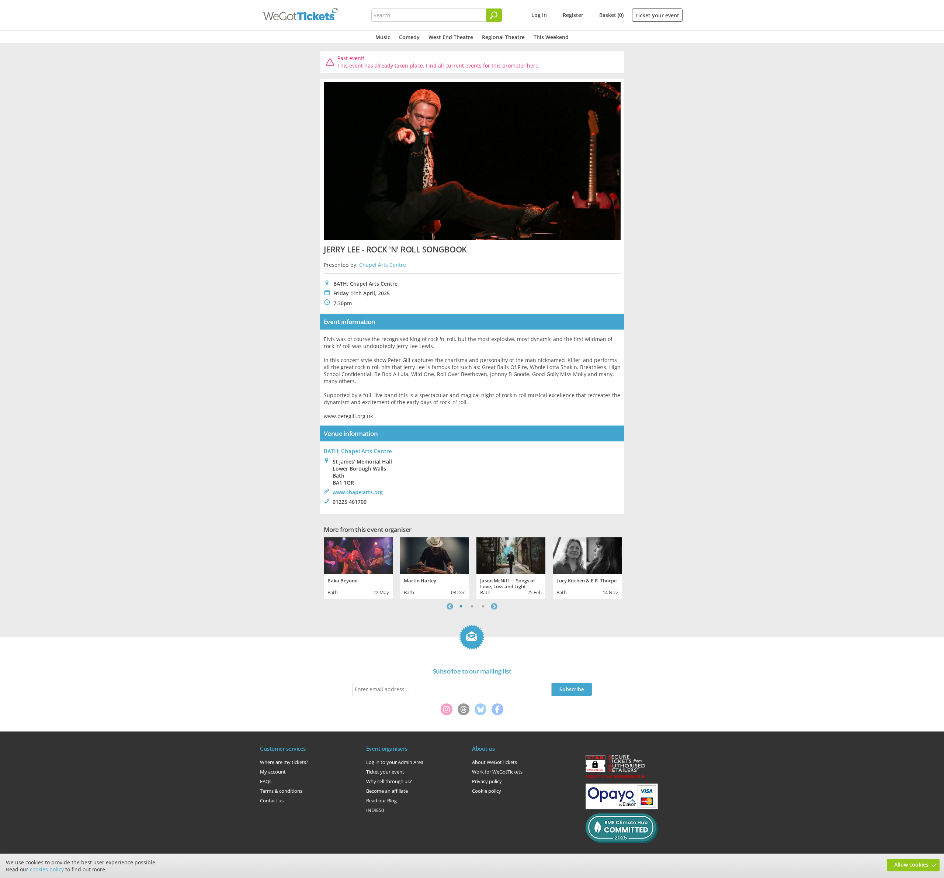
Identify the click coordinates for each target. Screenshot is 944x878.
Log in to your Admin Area (394, 762)
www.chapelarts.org (358, 492)
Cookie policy (486, 791)
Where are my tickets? (284, 762)
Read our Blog (381, 800)
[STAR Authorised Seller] (615, 777)
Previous (450, 606)
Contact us (272, 800)
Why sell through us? (389, 781)
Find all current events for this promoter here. (483, 65)
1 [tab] (461, 606)
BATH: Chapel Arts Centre (358, 451)
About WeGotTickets (494, 762)
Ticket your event (657, 15)
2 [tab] (472, 606)
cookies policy (47, 869)
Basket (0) (611, 14)
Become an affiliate (387, 791)
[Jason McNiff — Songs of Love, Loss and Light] (511, 555)
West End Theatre (450, 37)
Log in (539, 14)
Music (382, 37)
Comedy (409, 37)
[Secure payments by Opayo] (622, 807)
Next (494, 606)
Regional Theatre (503, 37)
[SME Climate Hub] (622, 841)
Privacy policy (487, 781)
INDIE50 (375, 810)
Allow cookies (911, 864)
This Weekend (551, 37)
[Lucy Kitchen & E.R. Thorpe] (587, 555)
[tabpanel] (358, 567)
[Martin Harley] (434, 555)
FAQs (265, 781)
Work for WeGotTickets (497, 771)
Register (573, 14)
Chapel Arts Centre (382, 264)
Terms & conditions (281, 791)
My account (273, 771)
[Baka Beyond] (358, 555)
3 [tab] (483, 606)
